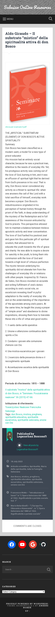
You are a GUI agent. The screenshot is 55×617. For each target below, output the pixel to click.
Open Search (50, 19)
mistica (27, 414)
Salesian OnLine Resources (27, 7)
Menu (10, 19)
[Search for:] (27, 569)
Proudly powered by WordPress (27, 603)
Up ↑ (27, 611)
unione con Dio (18, 485)
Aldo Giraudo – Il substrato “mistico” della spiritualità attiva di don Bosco (26, 40)
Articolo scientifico (20, 466)
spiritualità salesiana (28, 420)
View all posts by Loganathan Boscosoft (28, 447)
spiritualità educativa (15, 417)
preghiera (37, 414)
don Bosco (16, 414)
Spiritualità (35, 466)
